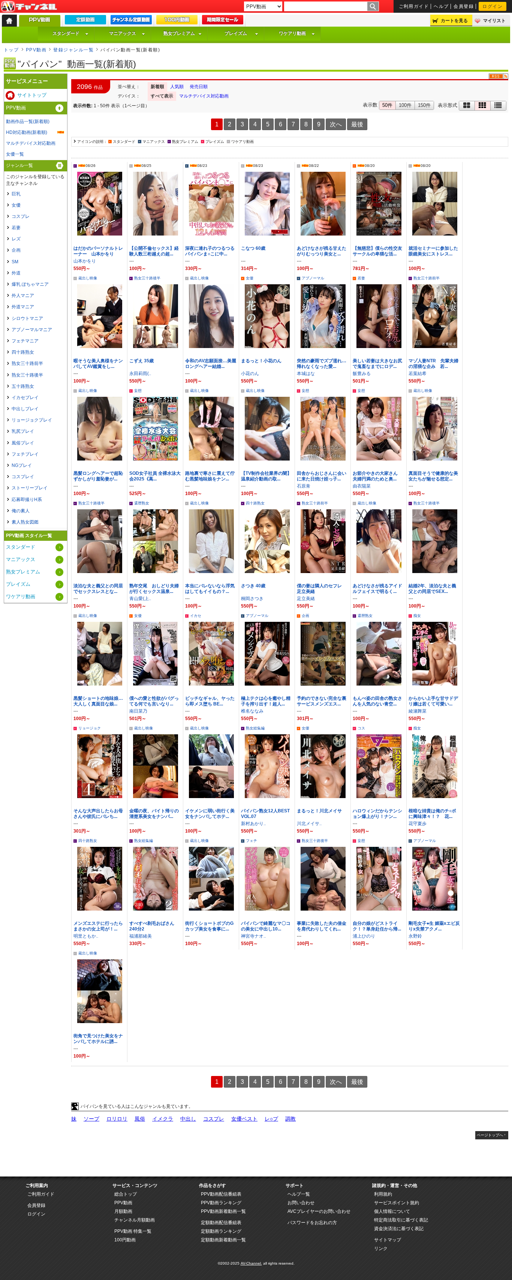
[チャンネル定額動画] (131, 21)
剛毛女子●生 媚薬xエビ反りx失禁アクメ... (434, 926)
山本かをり (84, 261)
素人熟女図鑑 (25, 522)
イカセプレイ (25, 397)
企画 (305, 616)
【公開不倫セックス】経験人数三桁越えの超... (154, 251)
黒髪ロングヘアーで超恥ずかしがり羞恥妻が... (98, 476)
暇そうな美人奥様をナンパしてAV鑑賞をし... (98, 363)
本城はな (306, 373)
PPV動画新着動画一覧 (223, 1211)
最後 (357, 124)
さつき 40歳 (253, 585)
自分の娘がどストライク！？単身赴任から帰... (377, 926)
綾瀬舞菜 (418, 711)
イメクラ (162, 1119)
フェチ (251, 841)
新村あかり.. (253, 823)
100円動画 (125, 1239)
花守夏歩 (418, 823)
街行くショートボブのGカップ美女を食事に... (209, 926)
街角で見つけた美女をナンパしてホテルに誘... (98, 1038)
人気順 (177, 86)
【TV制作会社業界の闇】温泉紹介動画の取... (266, 476)
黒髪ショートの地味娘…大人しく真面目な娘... (98, 701)
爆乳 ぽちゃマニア (30, 284)
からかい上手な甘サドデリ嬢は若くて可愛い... (433, 701)
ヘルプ (441, 6)
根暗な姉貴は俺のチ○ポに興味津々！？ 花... (432, 813)
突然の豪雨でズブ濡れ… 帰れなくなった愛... (324, 363)
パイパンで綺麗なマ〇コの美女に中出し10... (265, 926)
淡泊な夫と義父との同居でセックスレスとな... (98, 588)
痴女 (417, 616)
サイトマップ (387, 1239)
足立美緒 (306, 598)
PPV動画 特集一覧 (132, 1231)
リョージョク (89, 728)
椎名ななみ (252, 711)
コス (361, 728)
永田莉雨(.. (140, 373)
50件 (387, 105)
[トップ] (9, 21)
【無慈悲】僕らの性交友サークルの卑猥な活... (377, 251)
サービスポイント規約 (396, 1202)
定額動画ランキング (221, 1231)
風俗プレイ (23, 443)
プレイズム (236, 33)
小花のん (250, 373)
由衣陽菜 (362, 486)
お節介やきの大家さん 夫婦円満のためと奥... (377, 476)
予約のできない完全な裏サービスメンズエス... (321, 701)
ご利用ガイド (414, 6)
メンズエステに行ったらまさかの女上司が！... (98, 926)
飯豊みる (362, 373)
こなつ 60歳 (253, 248)
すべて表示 (162, 96)
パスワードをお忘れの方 (312, 1222)
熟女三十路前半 (426, 278)
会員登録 (464, 6)
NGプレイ (22, 465)
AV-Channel (29, 7)
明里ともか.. (85, 936)
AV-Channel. (251, 1263)
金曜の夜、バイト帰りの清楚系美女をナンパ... (154, 813)
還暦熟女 (141, 503)
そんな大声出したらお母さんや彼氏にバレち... (98, 813)
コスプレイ (23, 476)
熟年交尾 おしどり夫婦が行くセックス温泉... (154, 588)
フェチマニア (25, 341)
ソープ (91, 1119)
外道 (16, 273)
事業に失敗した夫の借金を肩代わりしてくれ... (321, 926)
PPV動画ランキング (221, 1202)
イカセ (195, 616)
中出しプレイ (25, 408)
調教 (290, 1119)
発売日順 (199, 86)
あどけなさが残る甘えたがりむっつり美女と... (321, 251)
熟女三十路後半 (147, 278)
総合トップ (125, 1194)
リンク (381, 1248)
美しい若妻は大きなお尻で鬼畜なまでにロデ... (377, 363)
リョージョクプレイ (32, 420)
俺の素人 (21, 510)
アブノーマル (313, 278)
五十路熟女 (23, 386)
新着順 (157, 86)
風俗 (140, 1119)
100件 (405, 105)
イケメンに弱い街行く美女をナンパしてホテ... (210, 813)
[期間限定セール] (223, 21)
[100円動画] (177, 21)
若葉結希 (418, 373)
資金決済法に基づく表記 (399, 1228)
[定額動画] (85, 21)
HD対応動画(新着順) (26, 132)
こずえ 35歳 (141, 360)
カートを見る (454, 20)
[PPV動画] (40, 23)
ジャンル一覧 (19, 165)
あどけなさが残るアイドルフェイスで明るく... (377, 588)
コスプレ (213, 1119)
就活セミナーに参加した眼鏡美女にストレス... (433, 251)
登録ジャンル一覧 (73, 50)
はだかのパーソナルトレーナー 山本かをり (98, 251)
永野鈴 (415, 936)
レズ (16, 239)
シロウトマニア (27, 318)
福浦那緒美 (140, 936)
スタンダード (65, 33)
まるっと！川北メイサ (319, 810)
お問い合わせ (300, 1202)
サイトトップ (31, 95)
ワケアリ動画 (292, 33)
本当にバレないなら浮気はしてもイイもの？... (210, 588)
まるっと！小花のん (261, 360)
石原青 (303, 486)
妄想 (138, 391)
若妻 (361, 278)
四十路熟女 (255, 503)
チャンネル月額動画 (134, 1220)
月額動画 (123, 1211)
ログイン (492, 6)
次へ (336, 124)
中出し (188, 1119)
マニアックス (122, 33)
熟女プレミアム (179, 33)
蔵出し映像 (87, 278)
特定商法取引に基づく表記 (401, 1220)
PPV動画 (36, 50)
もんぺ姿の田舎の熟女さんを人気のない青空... (377, 701)
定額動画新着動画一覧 (223, 1239)
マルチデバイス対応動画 (204, 96)
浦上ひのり (364, 936)
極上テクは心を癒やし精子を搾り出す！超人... (265, 701)
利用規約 (383, 1194)
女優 (249, 278)
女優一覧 (15, 154)
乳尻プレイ (23, 431)
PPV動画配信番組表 (221, 1194)
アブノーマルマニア (32, 329)
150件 (424, 105)
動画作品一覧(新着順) (27, 121)
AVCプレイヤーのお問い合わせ (318, 1211)
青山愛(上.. (140, 598)
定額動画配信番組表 (221, 1222)
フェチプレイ (25, 454)
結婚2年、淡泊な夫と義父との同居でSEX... (432, 588)
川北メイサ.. (309, 823)
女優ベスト (244, 1119)
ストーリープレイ (30, 488)
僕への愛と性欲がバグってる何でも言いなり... (154, 701)
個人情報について (392, 1211)
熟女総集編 (255, 728)
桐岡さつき (252, 598)
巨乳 (16, 194)
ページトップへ (490, 1135)
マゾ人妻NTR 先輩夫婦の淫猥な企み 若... (433, 363)
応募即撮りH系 (27, 499)
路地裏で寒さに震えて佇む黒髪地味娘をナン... (210, 476)
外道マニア (23, 306)
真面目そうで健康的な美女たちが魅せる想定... (433, 476)
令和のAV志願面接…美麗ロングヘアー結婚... (210, 363)
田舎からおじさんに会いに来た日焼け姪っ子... (321, 476)
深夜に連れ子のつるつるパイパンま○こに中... (210, 251)
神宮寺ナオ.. (253, 936)
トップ (11, 50)
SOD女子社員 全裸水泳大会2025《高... (155, 476)
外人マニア (23, 295)
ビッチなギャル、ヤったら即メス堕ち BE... (210, 701)
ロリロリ (116, 1119)
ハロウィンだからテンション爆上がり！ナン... (377, 813)
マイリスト (494, 20)
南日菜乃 (138, 711)
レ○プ (271, 1119)
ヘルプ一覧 (298, 1194)
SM (15, 261)
